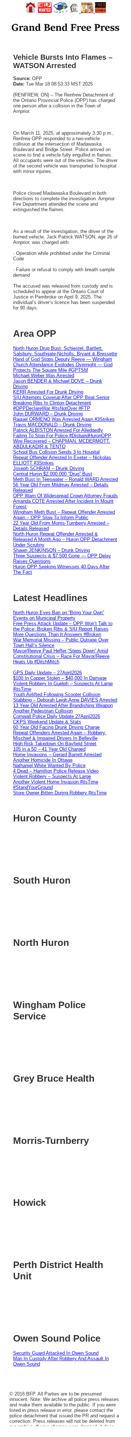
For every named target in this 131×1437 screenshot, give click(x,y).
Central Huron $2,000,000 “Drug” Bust (52, 474)
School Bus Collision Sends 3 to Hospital (56, 452)
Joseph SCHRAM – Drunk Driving (48, 468)
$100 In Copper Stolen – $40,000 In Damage (60, 678)
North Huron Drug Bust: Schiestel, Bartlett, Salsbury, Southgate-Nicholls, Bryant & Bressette (65, 351)
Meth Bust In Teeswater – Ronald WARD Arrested (65, 479)
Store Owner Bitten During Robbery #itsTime (60, 793)
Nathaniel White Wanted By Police (49, 765)
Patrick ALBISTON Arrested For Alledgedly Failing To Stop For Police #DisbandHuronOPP (62, 432)
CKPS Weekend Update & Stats (47, 722)
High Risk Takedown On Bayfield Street (54, 743)
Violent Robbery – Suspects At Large (52, 776)
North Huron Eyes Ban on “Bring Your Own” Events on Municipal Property (58, 615)
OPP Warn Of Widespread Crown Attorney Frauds (65, 495)
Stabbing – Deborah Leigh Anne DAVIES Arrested (65, 700)
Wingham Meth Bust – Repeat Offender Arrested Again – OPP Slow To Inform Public (64, 514)
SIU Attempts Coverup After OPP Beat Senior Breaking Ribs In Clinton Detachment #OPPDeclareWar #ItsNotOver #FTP (61, 403)
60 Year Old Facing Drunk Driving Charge (56, 727)
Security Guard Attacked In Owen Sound (56, 1353)
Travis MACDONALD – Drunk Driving (52, 424)
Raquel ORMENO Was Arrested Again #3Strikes (64, 419)
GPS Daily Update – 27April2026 (47, 672)
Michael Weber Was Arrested (43, 375)
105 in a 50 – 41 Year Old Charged (49, 749)
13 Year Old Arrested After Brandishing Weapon (63, 705)
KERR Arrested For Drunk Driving (48, 392)
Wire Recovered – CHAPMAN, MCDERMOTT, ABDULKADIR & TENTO (61, 443)
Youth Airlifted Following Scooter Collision (56, 694)
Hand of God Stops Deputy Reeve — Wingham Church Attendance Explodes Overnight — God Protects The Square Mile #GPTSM (62, 364)
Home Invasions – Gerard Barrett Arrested (57, 754)
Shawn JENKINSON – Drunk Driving (51, 550)
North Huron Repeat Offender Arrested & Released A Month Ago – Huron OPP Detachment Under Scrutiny (65, 539)
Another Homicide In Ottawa (42, 760)
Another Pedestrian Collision (43, 711)
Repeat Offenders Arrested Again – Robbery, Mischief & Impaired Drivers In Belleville (59, 735)
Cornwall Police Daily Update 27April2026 (56, 716)
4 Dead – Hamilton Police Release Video (56, 771)
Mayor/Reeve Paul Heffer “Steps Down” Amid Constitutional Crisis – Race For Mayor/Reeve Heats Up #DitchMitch (61, 656)
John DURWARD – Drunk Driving (48, 414)
